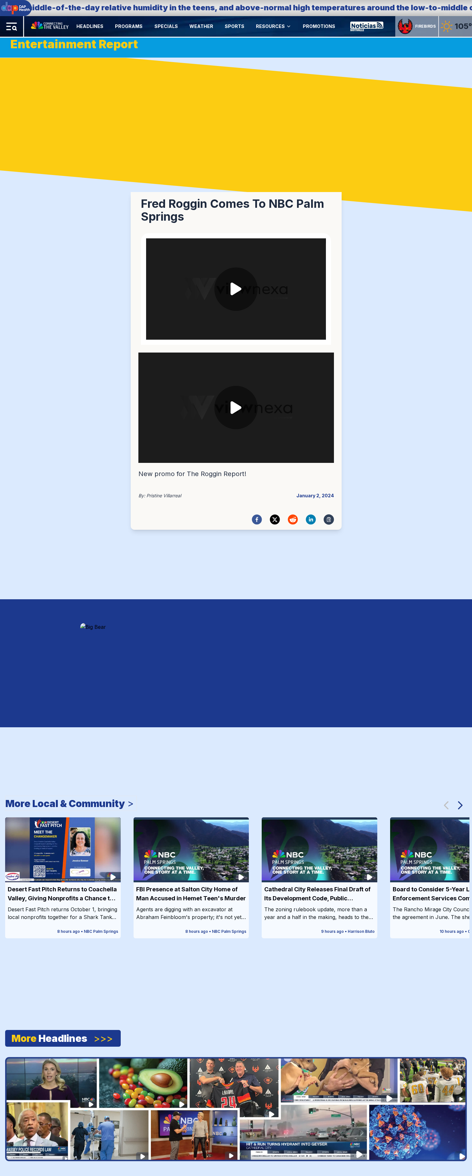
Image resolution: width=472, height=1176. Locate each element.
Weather (201, 26)
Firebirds (425, 26)
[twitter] (275, 519)
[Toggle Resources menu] (288, 26)
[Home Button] (50, 26)
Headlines (89, 26)
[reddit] (293, 519)
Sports (234, 26)
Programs (129, 26)
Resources (270, 26)
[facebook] (257, 519)
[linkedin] (311, 519)
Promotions (319, 26)
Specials (166, 26)
